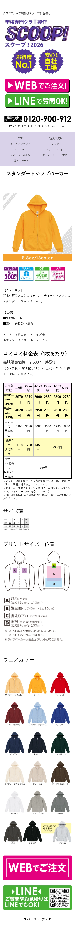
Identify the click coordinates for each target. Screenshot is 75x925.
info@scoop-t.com (54, 126)
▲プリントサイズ (14, 340)
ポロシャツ (20, 149)
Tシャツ (54, 143)
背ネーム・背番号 (20, 155)
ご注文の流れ (54, 138)
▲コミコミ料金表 (14, 334)
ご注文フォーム (20, 160)
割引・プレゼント (20, 143)
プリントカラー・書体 (54, 155)
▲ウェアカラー (40, 340)
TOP (20, 138)
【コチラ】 (44, 491)
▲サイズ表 (37, 334)
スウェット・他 (55, 149)
